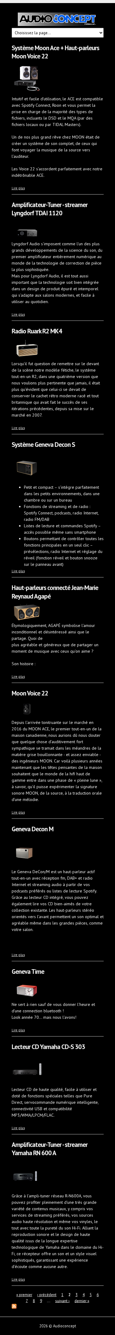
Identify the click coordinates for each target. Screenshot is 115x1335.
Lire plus (18, 188)
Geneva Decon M (32, 829)
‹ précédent (46, 1294)
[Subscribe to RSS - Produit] (14, 1307)
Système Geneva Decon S (43, 444)
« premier (24, 1294)
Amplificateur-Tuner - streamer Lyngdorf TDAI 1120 (49, 209)
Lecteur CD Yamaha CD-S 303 (48, 1047)
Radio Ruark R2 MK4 (37, 331)
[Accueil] (58, 20)
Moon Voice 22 (30, 693)
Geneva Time (28, 971)
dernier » (82, 1300)
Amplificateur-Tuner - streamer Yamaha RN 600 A (49, 1148)
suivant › (62, 1300)
